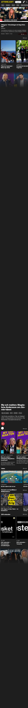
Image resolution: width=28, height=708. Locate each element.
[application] (14, 15)
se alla (25, 38)
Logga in (18, 2)
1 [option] (2, 428)
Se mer (22, 34)
